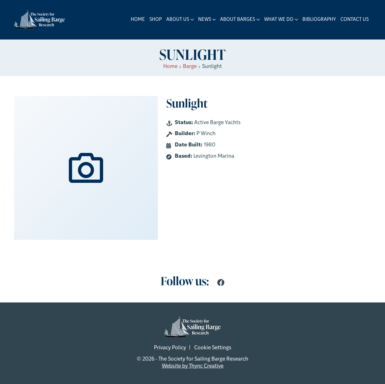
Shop (155, 19)
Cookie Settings (212, 348)
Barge (190, 66)
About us (177, 19)
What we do (278, 19)
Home (138, 19)
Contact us (354, 19)
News (204, 19)
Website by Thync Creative (193, 366)
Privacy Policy (170, 348)
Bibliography (319, 19)
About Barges (237, 19)
